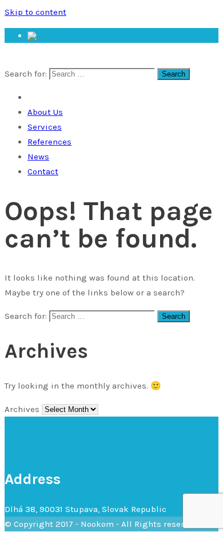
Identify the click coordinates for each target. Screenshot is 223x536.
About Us (45, 112)
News (38, 156)
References (49, 142)
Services (44, 127)
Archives (22, 409)
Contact (42, 171)
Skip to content (35, 12)
